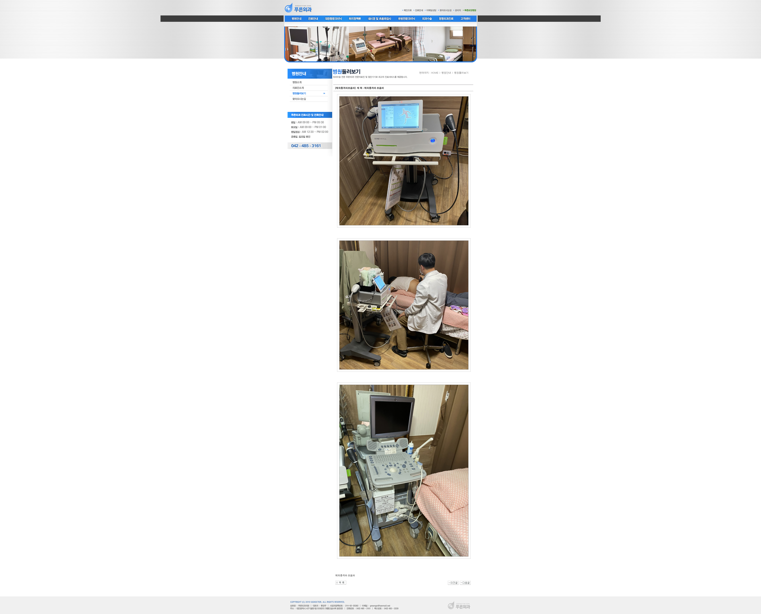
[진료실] (465, 582)
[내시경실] (453, 582)
